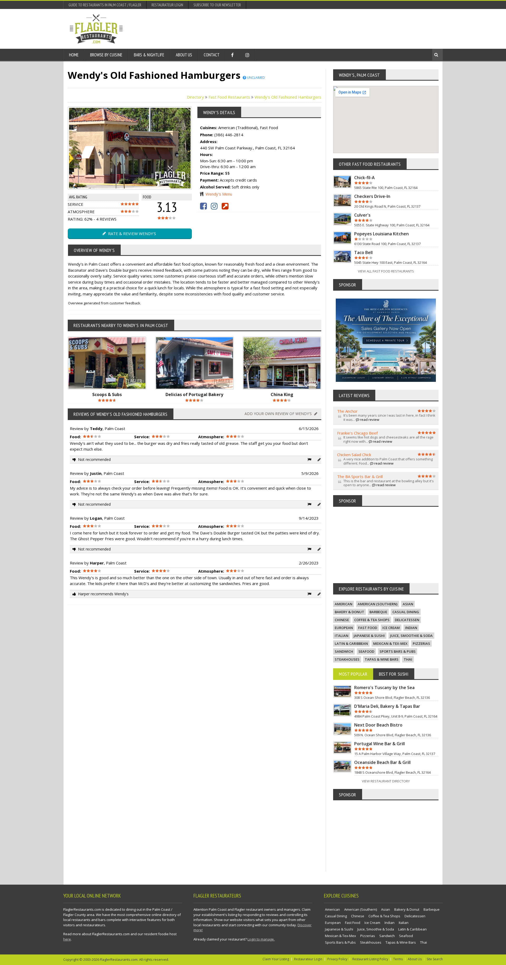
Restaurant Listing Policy (370, 959)
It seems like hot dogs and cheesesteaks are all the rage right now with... (388, 439)
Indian (411, 627)
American (343, 604)
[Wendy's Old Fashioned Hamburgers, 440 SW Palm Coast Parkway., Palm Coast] (118, 148)
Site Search (435, 959)
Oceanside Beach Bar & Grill (382, 762)
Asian (408, 604)
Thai (408, 659)
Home (74, 55)
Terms (398, 959)
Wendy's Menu (219, 194)
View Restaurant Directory (386, 781)
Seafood (366, 651)
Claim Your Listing (275, 959)
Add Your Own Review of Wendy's (279, 414)
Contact (212, 55)
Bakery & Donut (349, 612)
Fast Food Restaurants (229, 97)
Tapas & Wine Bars (381, 659)
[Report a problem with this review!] (309, 459)
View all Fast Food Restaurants (386, 271)
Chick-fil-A (364, 178)
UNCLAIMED (255, 77)
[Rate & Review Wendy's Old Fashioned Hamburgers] (141, 148)
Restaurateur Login (167, 4)
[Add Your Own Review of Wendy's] (319, 459)
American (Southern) (377, 604)
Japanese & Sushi (369, 635)
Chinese (342, 619)
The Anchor (347, 411)
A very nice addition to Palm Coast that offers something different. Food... (388, 461)
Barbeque (378, 612)
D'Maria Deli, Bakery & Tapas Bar (387, 706)
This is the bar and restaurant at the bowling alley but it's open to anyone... (388, 483)
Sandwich (344, 651)
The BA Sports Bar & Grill (360, 476)
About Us (184, 55)
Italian (341, 635)
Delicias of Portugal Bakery (194, 394)
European (344, 627)
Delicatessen (407, 619)
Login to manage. (261, 939)
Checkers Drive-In (372, 196)
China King (282, 394)
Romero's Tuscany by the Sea (384, 687)
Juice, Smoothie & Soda (411, 635)
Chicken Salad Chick (354, 454)
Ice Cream (391, 627)
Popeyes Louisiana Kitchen (381, 234)
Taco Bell (363, 252)
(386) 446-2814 (228, 134)
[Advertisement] (340, 29)
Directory (195, 97)
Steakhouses (347, 659)
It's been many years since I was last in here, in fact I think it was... (389, 417)
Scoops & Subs (107, 394)
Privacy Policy (337, 959)
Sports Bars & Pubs (398, 651)
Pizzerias (421, 643)
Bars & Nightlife (149, 55)
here (67, 939)
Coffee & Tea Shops (372, 619)
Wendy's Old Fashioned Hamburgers (288, 97)
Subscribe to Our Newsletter (217, 4)
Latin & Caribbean (351, 643)
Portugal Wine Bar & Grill (379, 744)
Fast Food (367, 627)
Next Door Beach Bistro (378, 725)
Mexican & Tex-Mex (390, 643)
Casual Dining (405, 612)
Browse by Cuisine (106, 55)
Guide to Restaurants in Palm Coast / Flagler (105, 4)
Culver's (362, 215)
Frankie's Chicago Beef (357, 433)
